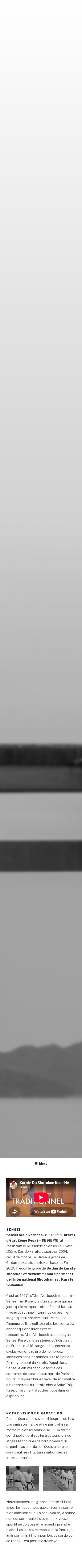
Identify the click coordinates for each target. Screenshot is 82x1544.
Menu (43, 1163)
